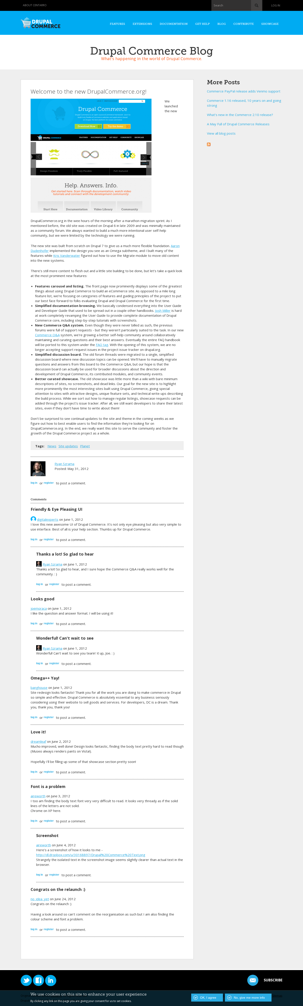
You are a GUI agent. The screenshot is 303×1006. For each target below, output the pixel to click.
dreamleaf (38, 741)
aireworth (38, 796)
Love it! (38, 732)
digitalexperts (47, 519)
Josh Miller (163, 310)
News (51, 446)
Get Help (202, 24)
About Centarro (35, 5)
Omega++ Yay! (45, 678)
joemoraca (39, 608)
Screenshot (47, 835)
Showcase (270, 24)
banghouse (39, 687)
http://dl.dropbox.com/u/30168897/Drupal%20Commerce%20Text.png (90, 855)
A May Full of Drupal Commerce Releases (238, 124)
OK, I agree (208, 997)
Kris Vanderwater (66, 255)
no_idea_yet (40, 899)
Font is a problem (48, 786)
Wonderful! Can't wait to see (65, 638)
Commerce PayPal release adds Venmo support (243, 91)
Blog (221, 24)
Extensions (142, 24)
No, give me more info (249, 997)
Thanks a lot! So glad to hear (65, 554)
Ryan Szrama (64, 464)
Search (218, 5)
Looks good (42, 598)
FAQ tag (102, 344)
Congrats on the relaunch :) (58, 889)
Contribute (243, 24)
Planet (85, 446)
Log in (275, 5)
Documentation (174, 24)
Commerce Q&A (47, 335)
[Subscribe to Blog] (209, 143)
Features (117, 24)
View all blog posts (221, 133)
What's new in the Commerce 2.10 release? (240, 114)
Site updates (68, 446)
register (49, 482)
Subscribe (273, 980)
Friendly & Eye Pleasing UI (56, 509)
